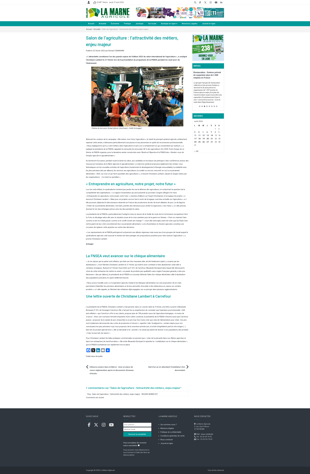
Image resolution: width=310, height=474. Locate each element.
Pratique (127, 23)
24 (195, 142)
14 (212, 135)
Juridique (139, 23)
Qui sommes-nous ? (168, 424)
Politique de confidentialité (170, 432)
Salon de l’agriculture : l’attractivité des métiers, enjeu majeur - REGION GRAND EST (125, 394)
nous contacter (207, 434)
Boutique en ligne (168, 23)
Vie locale (152, 23)
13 (208, 135)
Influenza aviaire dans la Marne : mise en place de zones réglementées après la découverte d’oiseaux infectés (112, 370)
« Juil (196, 151)
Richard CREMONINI (116, 51)
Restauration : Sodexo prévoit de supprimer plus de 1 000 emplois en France (207, 75)
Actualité (102, 23)
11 (199, 135)
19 (203, 139)
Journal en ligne (208, 23)
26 (203, 142)
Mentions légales (167, 428)
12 (203, 135)
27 (208, 142)
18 (199, 139)
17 (195, 139)
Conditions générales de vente (172, 436)
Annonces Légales (189, 23)
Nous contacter (166, 439)
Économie (115, 23)
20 (208, 139)
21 (212, 139)
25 (199, 142)
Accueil (91, 23)
